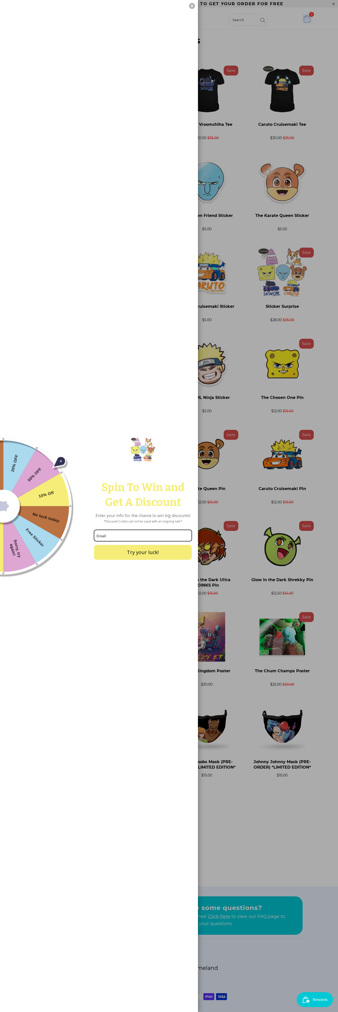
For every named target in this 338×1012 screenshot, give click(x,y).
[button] (192, 6)
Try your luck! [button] (143, 552)
